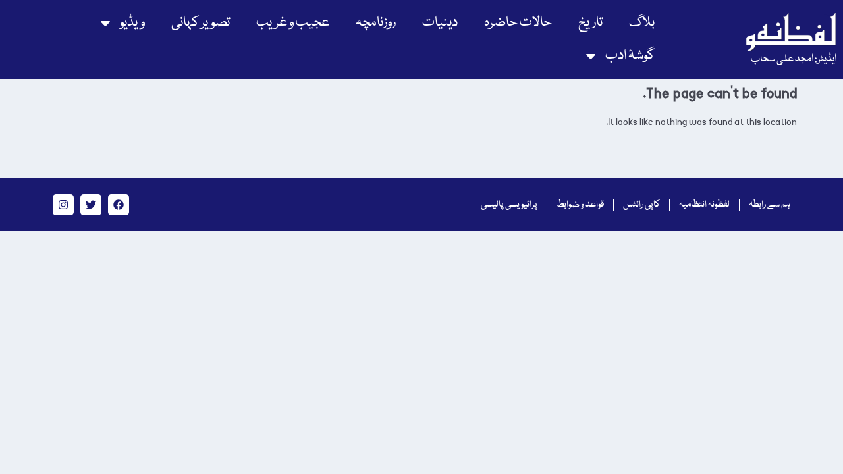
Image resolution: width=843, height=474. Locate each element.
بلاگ (642, 23)
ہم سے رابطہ (769, 205)
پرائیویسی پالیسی (509, 205)
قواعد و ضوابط (580, 205)
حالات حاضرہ (518, 23)
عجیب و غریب (292, 23)
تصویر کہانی (200, 23)
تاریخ (590, 23)
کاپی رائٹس (641, 205)
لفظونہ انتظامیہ (704, 205)
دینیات (440, 23)
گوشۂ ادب (630, 55)
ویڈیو (132, 23)
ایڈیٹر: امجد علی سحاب (793, 59)
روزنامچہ (376, 23)
